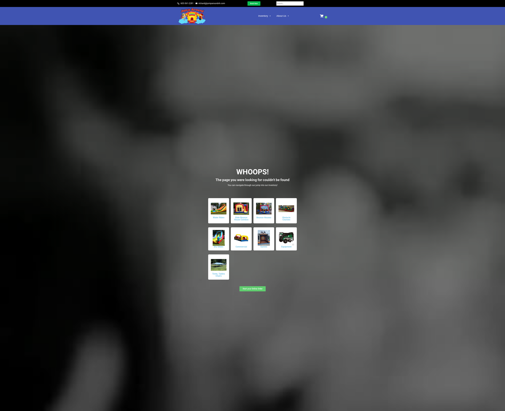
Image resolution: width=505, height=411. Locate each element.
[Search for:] (290, 3)
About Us (281, 16)
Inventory (263, 16)
